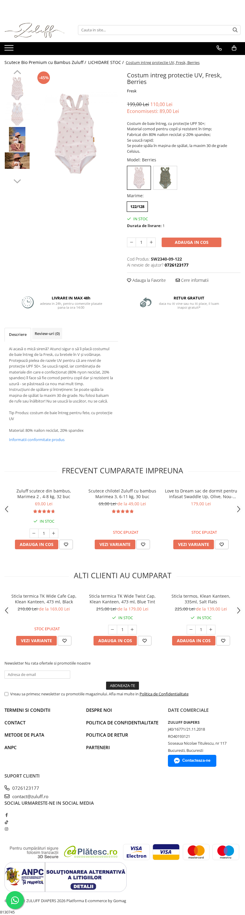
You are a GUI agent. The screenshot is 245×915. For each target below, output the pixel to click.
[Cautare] (235, 30)
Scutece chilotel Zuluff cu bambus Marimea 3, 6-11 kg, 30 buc (122, 493)
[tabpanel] (75, 133)
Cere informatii (194, 280)
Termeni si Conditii (27, 710)
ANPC (10, 747)
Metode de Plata (24, 735)
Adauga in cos (192, 242)
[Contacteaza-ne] (219, 48)
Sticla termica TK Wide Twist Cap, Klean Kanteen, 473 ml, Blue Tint (122, 599)
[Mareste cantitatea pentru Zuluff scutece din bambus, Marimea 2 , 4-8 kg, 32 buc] (53, 533)
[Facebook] (6, 815)
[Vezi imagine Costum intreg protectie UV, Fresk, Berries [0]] (17, 88)
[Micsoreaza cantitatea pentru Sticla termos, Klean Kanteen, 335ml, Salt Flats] (191, 629)
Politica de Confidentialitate (164, 694)
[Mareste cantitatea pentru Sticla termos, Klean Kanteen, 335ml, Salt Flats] (210, 629)
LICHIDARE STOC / (106, 62)
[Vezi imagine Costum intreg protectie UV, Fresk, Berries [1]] (17, 114)
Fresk (132, 91)
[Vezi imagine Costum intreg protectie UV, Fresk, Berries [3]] (17, 160)
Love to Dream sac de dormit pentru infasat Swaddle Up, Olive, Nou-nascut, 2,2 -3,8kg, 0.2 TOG (201, 493)
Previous (17, 73)
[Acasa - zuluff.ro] (34, 30)
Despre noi (99, 710)
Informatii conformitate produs (37, 439)
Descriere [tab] (18, 334)
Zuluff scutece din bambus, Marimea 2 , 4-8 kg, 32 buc (43, 493)
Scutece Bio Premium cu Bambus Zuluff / (45, 62)
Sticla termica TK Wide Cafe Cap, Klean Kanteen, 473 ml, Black (43, 599)
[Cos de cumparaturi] (234, 48)
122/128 (137, 206)
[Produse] (9, 49)
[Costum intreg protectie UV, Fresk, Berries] (75, 133)
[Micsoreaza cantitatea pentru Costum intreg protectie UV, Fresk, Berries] (131, 242)
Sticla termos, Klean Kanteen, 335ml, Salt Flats (201, 599)
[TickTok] (6, 822)
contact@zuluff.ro (29, 796)
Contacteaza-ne (196, 760)
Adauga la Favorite (148, 280)
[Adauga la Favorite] (66, 544)
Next (17, 180)
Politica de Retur (107, 735)
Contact (14, 723)
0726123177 (25, 788)
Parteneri (98, 747)
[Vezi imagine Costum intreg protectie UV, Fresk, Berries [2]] (17, 139)
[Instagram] (6, 829)
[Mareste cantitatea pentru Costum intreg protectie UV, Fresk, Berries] (151, 242)
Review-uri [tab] (47, 333)
